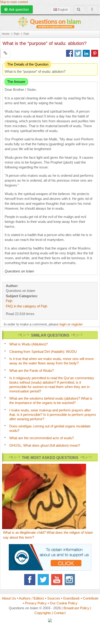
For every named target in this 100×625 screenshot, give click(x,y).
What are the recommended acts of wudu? (41, 438)
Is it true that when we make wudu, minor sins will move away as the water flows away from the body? (51, 361)
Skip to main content (14, 2)
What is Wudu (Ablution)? (28, 344)
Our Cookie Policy (63, 603)
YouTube (56, 579)
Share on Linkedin (86, 53)
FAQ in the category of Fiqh (26, 306)
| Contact (59, 613)
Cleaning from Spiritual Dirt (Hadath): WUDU (43, 352)
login (63, 324)
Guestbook (71, 598)
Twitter (43, 579)
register (77, 324)
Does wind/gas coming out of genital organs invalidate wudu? (49, 428)
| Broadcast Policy (75, 608)
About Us (9, 598)
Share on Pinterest (94, 53)
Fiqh (16, 33)
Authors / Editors (31, 598)
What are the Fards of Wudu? (31, 370)
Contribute (90, 598)
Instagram (70, 579)
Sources (53, 598)
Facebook (29, 579)
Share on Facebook (69, 53)
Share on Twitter (77, 53)
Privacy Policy (36, 603)
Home (6, 33)
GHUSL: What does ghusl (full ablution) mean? (44, 445)
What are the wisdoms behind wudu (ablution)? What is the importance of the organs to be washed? (50, 400)
